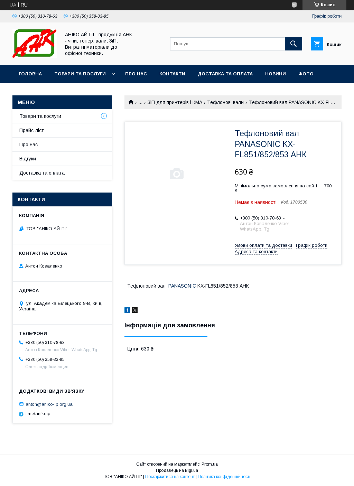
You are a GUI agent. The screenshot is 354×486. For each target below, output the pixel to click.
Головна (30, 73)
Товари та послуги (80, 73)
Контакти (172, 73)
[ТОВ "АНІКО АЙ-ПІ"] (34, 56)
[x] (135, 311)
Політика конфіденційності (224, 476)
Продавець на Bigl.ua (177, 470)
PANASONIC (182, 286)
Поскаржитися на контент (170, 476)
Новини (275, 73)
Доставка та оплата (225, 73)
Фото (306, 73)
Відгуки (27, 158)
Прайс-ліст (31, 130)
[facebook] (127, 311)
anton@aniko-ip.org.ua (49, 403)
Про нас (136, 73)
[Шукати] (293, 43)
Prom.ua (210, 464)
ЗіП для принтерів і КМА (175, 102)
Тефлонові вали (225, 102)
